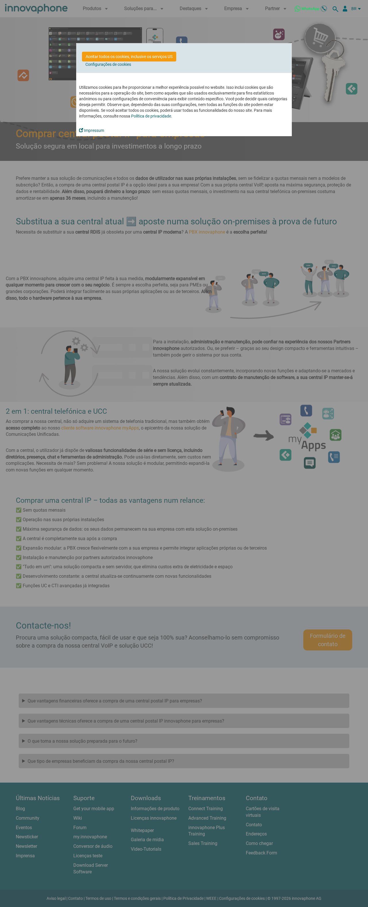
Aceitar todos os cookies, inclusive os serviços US (129, 56)
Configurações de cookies (108, 64)
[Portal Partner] (345, 8)
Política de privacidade (151, 116)
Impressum (93, 130)
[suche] (336, 8)
